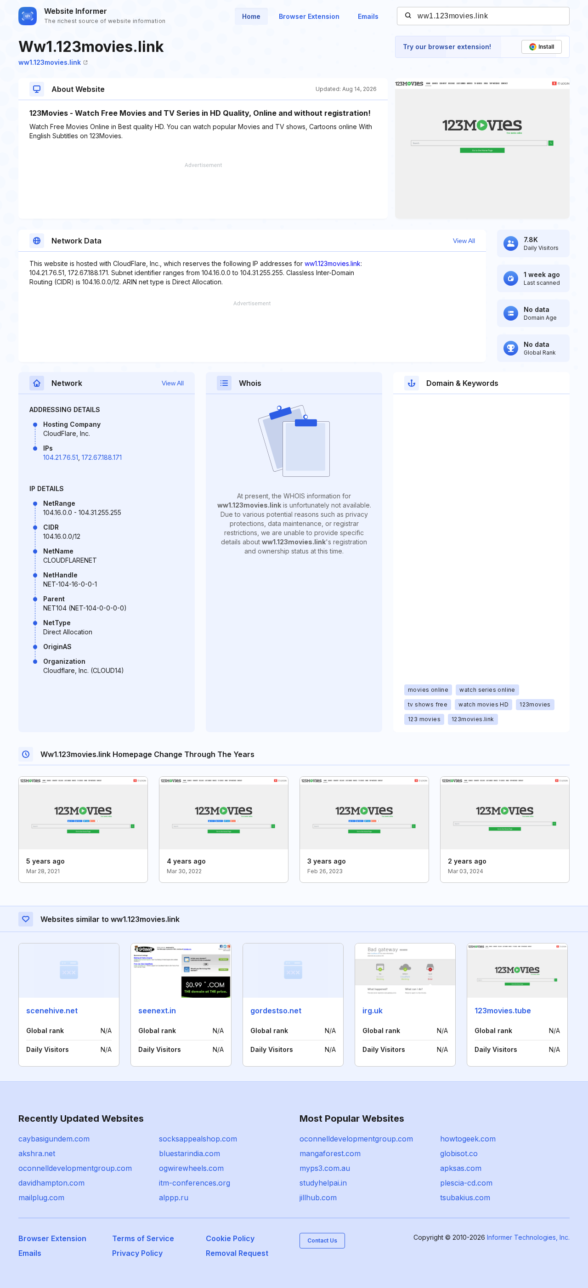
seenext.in (157, 1010)
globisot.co (459, 1153)
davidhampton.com (51, 1182)
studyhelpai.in (323, 1182)
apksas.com (460, 1168)
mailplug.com (41, 1197)
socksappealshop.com (198, 1138)
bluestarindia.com (189, 1153)
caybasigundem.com (54, 1138)
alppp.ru (173, 1197)
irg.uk (372, 1010)
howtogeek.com (468, 1138)
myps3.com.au (325, 1168)
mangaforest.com (330, 1153)
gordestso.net (275, 1010)
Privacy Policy (137, 1253)
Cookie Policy (230, 1238)
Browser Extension (309, 16)
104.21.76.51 (60, 457)
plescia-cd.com (466, 1182)
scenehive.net (52, 1010)
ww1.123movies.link (49, 62)
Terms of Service (143, 1238)
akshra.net (36, 1153)
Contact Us (322, 1240)
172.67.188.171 (102, 457)
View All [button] (464, 240)
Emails (368, 16)
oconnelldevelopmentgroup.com (75, 1168)
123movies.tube (503, 1010)
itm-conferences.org (194, 1182)
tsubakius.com (465, 1197)
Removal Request (237, 1253)
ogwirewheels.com (191, 1168)
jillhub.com (318, 1197)
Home (251, 16)
